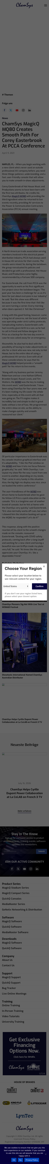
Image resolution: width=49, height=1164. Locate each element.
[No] (45, 1154)
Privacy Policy (32, 1160)
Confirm (39, 586)
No (20, 1160)
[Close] (44, 566)
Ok (14, 1160)
